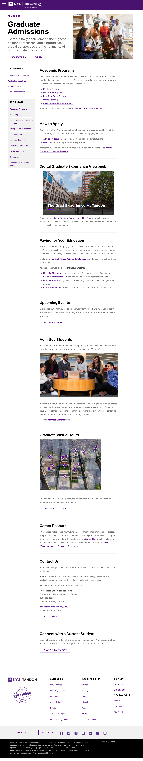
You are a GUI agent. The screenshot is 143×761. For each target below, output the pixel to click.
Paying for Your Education (20, 129)
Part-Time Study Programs (55, 96)
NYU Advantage (14, 86)
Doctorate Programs (52, 92)
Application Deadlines (17, 81)
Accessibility (55, 702)
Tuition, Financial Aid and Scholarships (68, 259)
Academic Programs (18, 109)
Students (85, 685)
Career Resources (17, 151)
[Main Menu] (4, 3)
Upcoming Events (17, 134)
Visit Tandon (50, 617)
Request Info (19, 57)
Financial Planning (51, 280)
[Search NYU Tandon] (40, 5)
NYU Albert (55, 696)
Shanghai (118, 706)
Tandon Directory (57, 714)
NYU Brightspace (57, 690)
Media (84, 714)
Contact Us (14, 157)
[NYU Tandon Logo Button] (28, 679)
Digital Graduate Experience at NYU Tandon (73, 218)
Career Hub (90, 539)
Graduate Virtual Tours (19, 146)
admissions (14, 16)
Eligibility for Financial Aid (55, 277)
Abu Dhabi (118, 712)
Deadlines (47, 142)
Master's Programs (52, 89)
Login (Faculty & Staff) (59, 719)
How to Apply (15, 114)
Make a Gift (21, 732)
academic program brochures (88, 108)
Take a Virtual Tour (54, 509)
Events (38, 57)
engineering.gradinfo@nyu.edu (54, 607)
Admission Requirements (54, 139)
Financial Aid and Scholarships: (57, 273)
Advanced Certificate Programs (58, 103)
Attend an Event (52, 322)
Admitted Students (17, 140)
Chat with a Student (55, 650)
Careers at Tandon (89, 719)
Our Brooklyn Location (17, 91)
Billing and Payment (52, 287)
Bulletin (53, 708)
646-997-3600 (120, 690)
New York (118, 700)
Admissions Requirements (18, 75)
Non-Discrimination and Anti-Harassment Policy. (33, 753)
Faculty (85, 690)
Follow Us (47, 732)
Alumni (85, 702)
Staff (84, 696)
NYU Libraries (56, 685)
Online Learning (50, 100)
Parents (85, 708)
